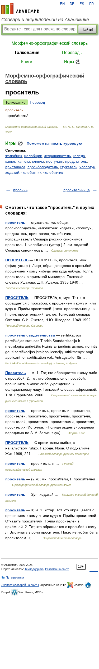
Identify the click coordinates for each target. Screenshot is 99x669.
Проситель (15, 373)
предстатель (76, 161)
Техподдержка (34, 569)
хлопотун (87, 167)
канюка (24, 161)
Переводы (72, 52)
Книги (26, 62)
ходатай (12, 172)
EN (62, 4)
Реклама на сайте (57, 569)
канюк (10, 161)
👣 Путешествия (12, 577)
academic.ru (20, 8)
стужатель (68, 167)
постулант (54, 161)
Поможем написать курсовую (54, 143)
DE (72, 4)
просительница (76, 190)
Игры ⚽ (72, 62)
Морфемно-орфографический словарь (50, 43)
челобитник (31, 172)
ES (81, 4)
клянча (38, 161)
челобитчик (53, 172)
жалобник (13, 156)
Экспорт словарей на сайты (20, 584)
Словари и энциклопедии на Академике (45, 19)
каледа (79, 156)
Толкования (26, 52)
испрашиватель (57, 156)
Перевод (37, 102)
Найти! (87, 29)
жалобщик (33, 156)
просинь (20, 190)
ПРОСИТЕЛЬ (17, 260)
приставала (15, 167)
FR (91, 4)
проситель (15, 222)
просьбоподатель (42, 167)
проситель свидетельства (30, 335)
